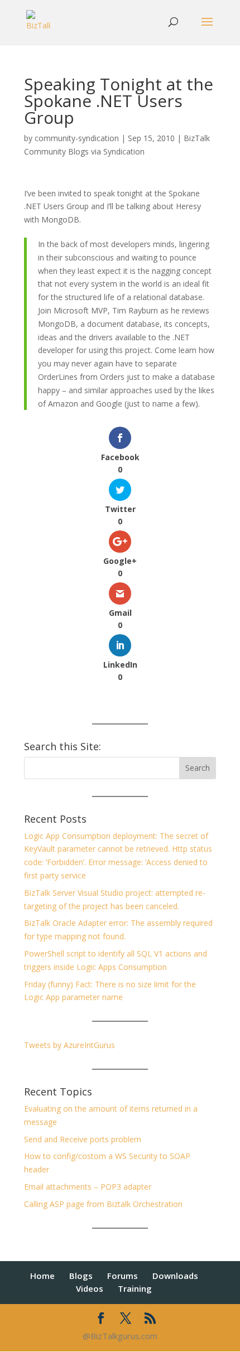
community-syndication (77, 138)
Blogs (81, 1275)
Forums (122, 1275)
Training (135, 1288)
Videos (89, 1288)
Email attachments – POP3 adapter (87, 1186)
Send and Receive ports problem (82, 1139)
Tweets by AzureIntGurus (69, 1045)
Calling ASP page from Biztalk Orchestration (103, 1204)
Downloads (175, 1275)
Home (42, 1275)
